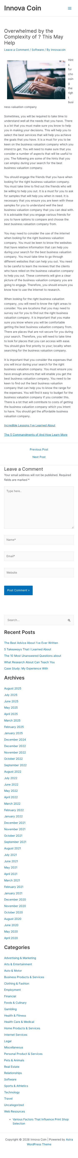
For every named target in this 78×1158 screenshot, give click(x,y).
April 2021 (10, 874)
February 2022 (14, 810)
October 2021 (13, 835)
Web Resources (14, 1111)
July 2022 (10, 778)
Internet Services (15, 1034)
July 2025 (10, 695)
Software (38, 49)
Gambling (10, 1009)
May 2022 (11, 790)
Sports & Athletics (16, 1085)
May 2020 (11, 931)
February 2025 (14, 727)
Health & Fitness (15, 1015)
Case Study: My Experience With (26, 668)
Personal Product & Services (23, 1053)
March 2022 (12, 803)
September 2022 (15, 765)
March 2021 (12, 880)
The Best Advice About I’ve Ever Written (31, 643)
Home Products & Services (22, 1028)
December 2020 (15, 899)
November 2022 (15, 752)
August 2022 (12, 771)
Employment (12, 989)
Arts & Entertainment (18, 964)
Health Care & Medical (19, 1021)
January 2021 (13, 893)
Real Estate (11, 1066)
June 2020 (11, 925)
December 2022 (15, 746)
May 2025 (11, 707)
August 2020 (12, 918)
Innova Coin (22, 8)
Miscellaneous (13, 1047)
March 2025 (12, 720)
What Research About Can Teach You (29, 662)
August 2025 (12, 688)
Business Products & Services (24, 977)
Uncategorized (14, 1105)
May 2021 (10, 867)
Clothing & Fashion (16, 983)
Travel (8, 1098)
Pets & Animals (14, 1060)
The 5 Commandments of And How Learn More (35, 434)
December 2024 (15, 739)
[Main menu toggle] (70, 8)
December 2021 (14, 822)
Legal (7, 1041)
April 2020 (11, 938)
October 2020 (13, 912)
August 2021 (12, 848)
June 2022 (11, 784)
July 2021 (10, 854)
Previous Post (39, 449)
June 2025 (11, 701)
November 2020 (15, 906)
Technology (12, 1092)
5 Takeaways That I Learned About (27, 649)
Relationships (13, 1073)
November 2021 (14, 829)
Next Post (39, 457)
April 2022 (11, 797)
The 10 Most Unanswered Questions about (32, 655)
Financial (10, 996)
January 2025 (13, 733)
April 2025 (11, 714)
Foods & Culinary (15, 1002)
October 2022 (13, 758)
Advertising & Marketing (20, 958)
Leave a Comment (16, 49)
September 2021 (15, 842)
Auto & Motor (13, 970)
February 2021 (13, 886)
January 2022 (13, 816)
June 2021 (11, 861)
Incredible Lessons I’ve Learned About (29, 425)
